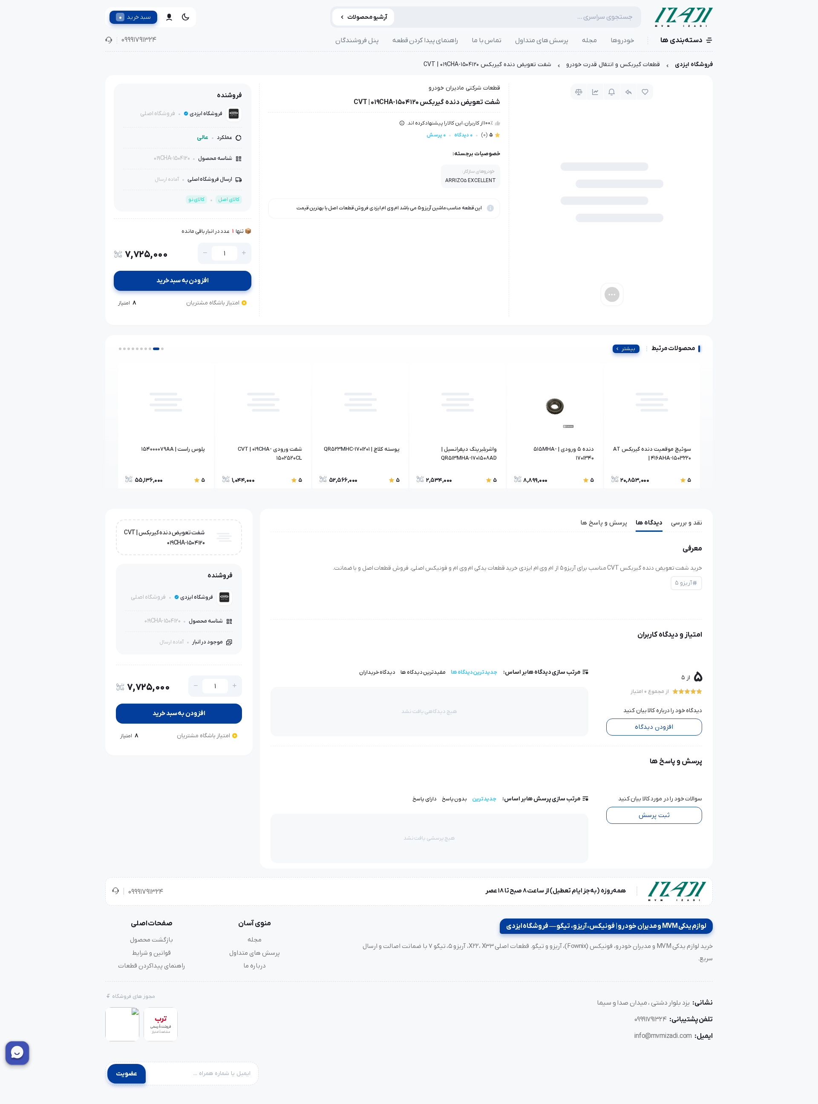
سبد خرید (135, 17)
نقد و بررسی (686, 523)
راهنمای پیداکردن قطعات (151, 966)
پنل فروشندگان (357, 40)
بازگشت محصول (151, 940)
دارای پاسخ (424, 799)
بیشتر (628, 348)
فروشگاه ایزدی (694, 65)
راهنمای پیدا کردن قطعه (425, 40)
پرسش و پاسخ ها (603, 523)
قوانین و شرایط (151, 953)
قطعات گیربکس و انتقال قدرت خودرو (613, 65)
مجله (589, 40)
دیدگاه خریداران (377, 672)
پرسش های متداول (541, 40)
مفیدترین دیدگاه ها (423, 672)
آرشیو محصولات (367, 17)
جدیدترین (484, 799)
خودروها (622, 40)
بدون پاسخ (454, 799)
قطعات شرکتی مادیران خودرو (464, 88)
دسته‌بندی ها (681, 40)
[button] (162, 349)
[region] (409, 66)
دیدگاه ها (649, 523)
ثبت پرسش (654, 815)
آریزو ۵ (683, 583)
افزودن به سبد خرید (182, 280)
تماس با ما (486, 40)
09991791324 (138, 40)
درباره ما (254, 966)
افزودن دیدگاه (654, 727)
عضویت (126, 1073)
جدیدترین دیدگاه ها (474, 672)
